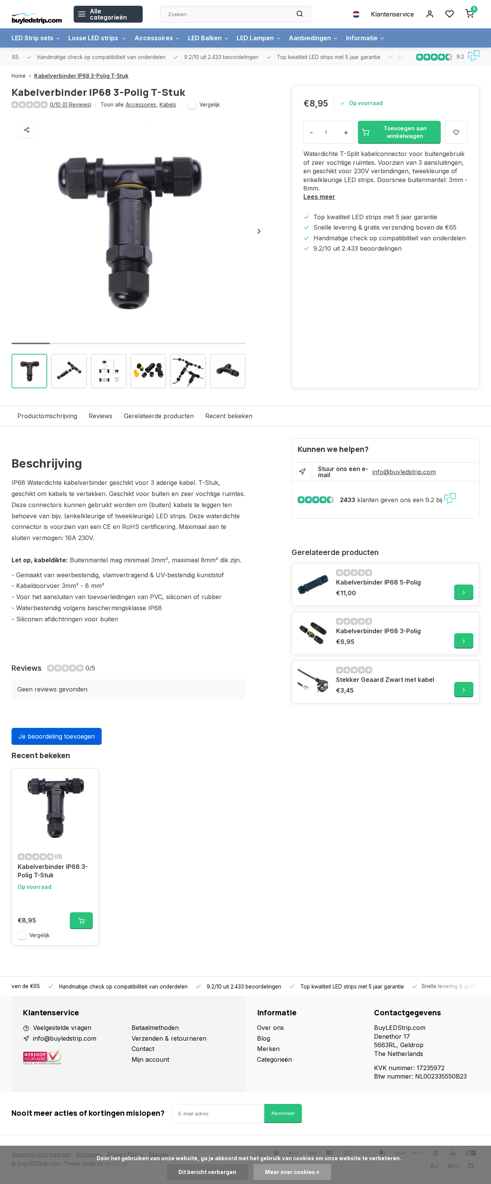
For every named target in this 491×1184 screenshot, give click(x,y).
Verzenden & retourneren (169, 1038)
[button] (259, 231)
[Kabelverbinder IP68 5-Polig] (313, 584)
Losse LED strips (94, 38)
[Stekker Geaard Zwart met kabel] (313, 682)
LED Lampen (255, 38)
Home (19, 76)
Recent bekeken (228, 416)
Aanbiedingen (310, 38)
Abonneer (283, 1113)
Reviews (100, 416)
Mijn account (150, 1059)
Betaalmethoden (155, 1027)
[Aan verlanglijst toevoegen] (87, 780)
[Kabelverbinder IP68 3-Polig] (313, 633)
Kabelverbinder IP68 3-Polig (378, 631)
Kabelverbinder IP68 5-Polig (378, 582)
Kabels (168, 105)
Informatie (361, 38)
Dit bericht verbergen (207, 1172)
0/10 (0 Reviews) (70, 105)
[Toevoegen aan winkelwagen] (81, 920)
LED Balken (205, 38)
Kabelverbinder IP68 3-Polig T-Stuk (81, 76)
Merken (268, 1049)
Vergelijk (209, 105)
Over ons (270, 1027)
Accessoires (154, 38)
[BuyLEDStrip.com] (37, 14)
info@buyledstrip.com (404, 472)
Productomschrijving (47, 416)
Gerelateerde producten (159, 416)
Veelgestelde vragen (62, 1027)
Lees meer (319, 196)
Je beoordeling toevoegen (56, 736)
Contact (143, 1049)
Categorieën (274, 1059)
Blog (263, 1038)
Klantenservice (392, 14)
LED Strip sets (32, 38)
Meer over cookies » (292, 1172)
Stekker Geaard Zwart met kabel (385, 679)
